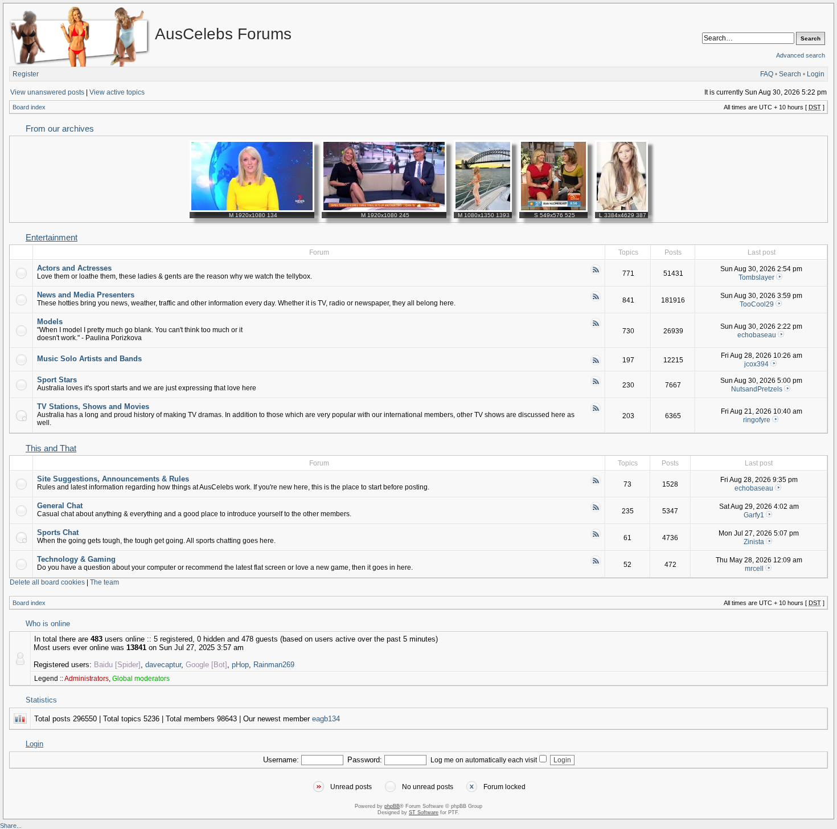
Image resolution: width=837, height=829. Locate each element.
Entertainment (51, 237)
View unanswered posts (47, 92)
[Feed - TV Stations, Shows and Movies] (595, 411)
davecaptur (163, 664)
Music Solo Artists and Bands (89, 358)
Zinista (754, 542)
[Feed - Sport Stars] (595, 384)
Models (50, 321)
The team (104, 582)
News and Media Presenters (85, 295)
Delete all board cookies (47, 582)
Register (26, 74)
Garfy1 (754, 515)
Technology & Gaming (76, 559)
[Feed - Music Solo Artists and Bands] (595, 363)
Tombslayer (756, 277)
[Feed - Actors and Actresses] (595, 272)
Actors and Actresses (74, 268)
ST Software (423, 812)
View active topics (117, 92)
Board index (29, 107)
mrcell (754, 569)
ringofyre (756, 420)
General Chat (60, 505)
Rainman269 (273, 664)
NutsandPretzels (756, 389)
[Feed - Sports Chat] (595, 537)
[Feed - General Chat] (595, 510)
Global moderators (141, 679)
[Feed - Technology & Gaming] (595, 564)
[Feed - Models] (595, 326)
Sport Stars (57, 379)
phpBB (392, 806)
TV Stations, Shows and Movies (93, 406)
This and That (51, 448)
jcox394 (756, 364)
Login (815, 74)
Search (790, 74)
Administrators (86, 679)
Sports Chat (58, 532)
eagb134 (326, 718)
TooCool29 (757, 304)
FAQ (766, 74)
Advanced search (800, 55)
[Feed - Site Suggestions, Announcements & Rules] (595, 483)
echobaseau (756, 335)
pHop (240, 664)
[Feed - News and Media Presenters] (595, 299)
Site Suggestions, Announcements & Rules (113, 479)
